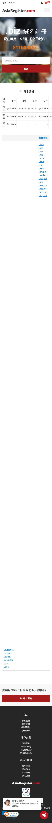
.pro (41, 181)
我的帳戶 (26, 743)
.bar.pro (7, 653)
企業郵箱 (26, 772)
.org (41, 151)
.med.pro (43, 175)
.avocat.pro (9, 649)
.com (41, 144)
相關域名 (43, 137)
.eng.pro (43, 195)
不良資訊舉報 (26, 750)
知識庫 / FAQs (26, 753)
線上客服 (27, 698)
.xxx (6, 663)
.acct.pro (43, 191)
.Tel (40, 164)
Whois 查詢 (26, 746)
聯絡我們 (26, 724)
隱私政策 (47, 808)
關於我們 (26, 720)
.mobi (41, 161)
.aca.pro (43, 188)
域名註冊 (26, 766)
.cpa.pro (43, 178)
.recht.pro (8, 659)
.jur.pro (7, 656)
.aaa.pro (43, 185)
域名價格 (26, 769)
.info (41, 154)
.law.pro (42, 171)
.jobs (6, 666)
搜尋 (26, 68)
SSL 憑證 (26, 776)
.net (41, 147)
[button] (9, 2)
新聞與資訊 (26, 727)
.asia (41, 168)
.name (42, 158)
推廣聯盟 (26, 730)
